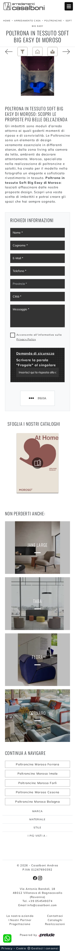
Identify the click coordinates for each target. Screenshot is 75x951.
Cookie (21, 948)
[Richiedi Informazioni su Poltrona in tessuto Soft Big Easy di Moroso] (37, 51)
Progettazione (19, 924)
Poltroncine (53, 20)
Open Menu (69, 6)
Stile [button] (37, 827)
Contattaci (55, 915)
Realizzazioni (55, 924)
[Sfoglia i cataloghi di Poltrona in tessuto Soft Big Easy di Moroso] (53, 51)
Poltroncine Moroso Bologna (37, 801)
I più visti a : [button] (37, 835)
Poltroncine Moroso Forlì (37, 783)
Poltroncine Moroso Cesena (37, 792)
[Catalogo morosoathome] (37, 463)
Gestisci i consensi (44, 948)
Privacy (6, 948)
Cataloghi (55, 920)
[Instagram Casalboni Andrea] (40, 877)
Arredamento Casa (27, 20)
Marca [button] (37, 811)
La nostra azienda (20, 915)
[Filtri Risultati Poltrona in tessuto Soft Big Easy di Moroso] (23, 51)
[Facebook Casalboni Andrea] (35, 877)
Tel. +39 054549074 (37, 901)
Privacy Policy (26, 339)
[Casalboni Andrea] (37, 6)
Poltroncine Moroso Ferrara (37, 764)
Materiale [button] (37, 819)
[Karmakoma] (7, 51)
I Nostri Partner (20, 920)
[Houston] (67, 51)
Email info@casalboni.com (37, 905)
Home (7, 20)
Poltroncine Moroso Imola (38, 773)
